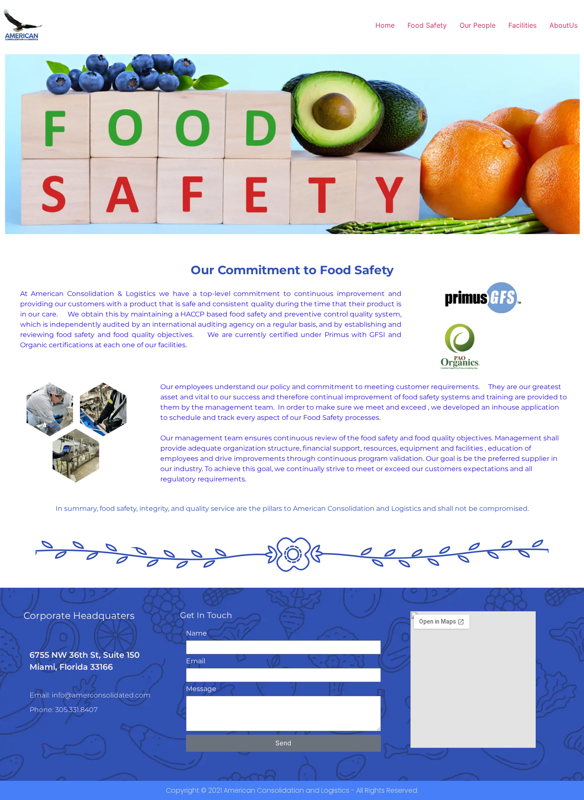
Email (195, 661)
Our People (478, 25)
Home (385, 25)
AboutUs (563, 25)
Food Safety (427, 25)
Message (201, 689)
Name (196, 633)
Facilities (522, 25)
